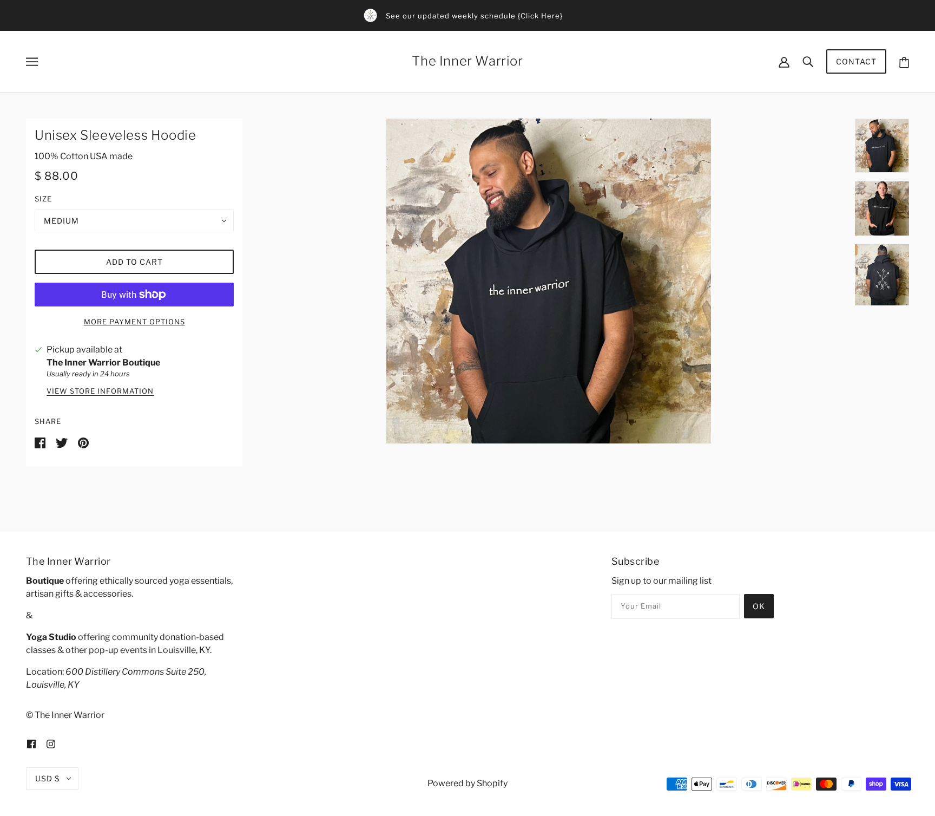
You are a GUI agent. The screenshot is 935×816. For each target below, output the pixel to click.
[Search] (808, 61)
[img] (31, 743)
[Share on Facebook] (40, 442)
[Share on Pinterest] (83, 442)
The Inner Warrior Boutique (103, 362)
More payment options (134, 321)
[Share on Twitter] (62, 442)
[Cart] (904, 61)
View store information (100, 391)
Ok (759, 606)
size (43, 198)
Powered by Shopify (467, 783)
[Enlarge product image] (548, 281)
